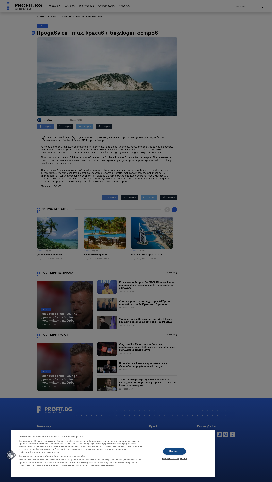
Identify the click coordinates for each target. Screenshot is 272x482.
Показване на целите (174, 459)
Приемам (174, 451)
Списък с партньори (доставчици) (35, 469)
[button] (10, 455)
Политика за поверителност (44, 452)
